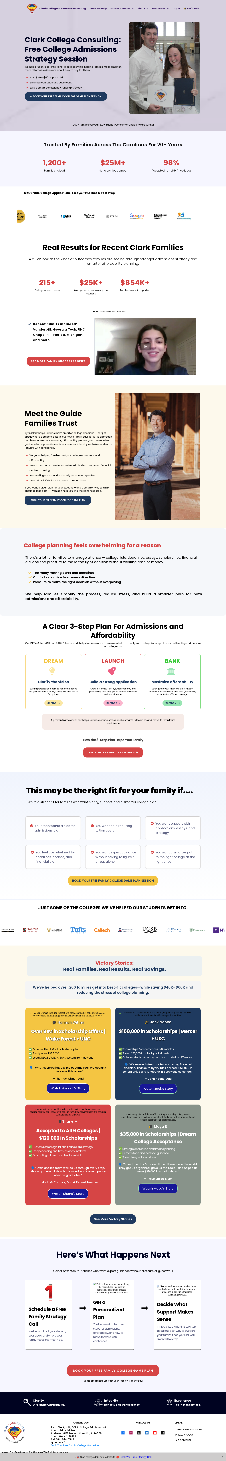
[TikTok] (163, 1433)
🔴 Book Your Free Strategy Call (134, 1457)
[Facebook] (123, 1433)
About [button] (141, 8)
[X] (139, 1433)
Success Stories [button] (120, 8)
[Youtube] (155, 1433)
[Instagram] (131, 1433)
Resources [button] (159, 8)
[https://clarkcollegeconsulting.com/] (32, 9)
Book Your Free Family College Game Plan (75, 1445)
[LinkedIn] (147, 1433)
